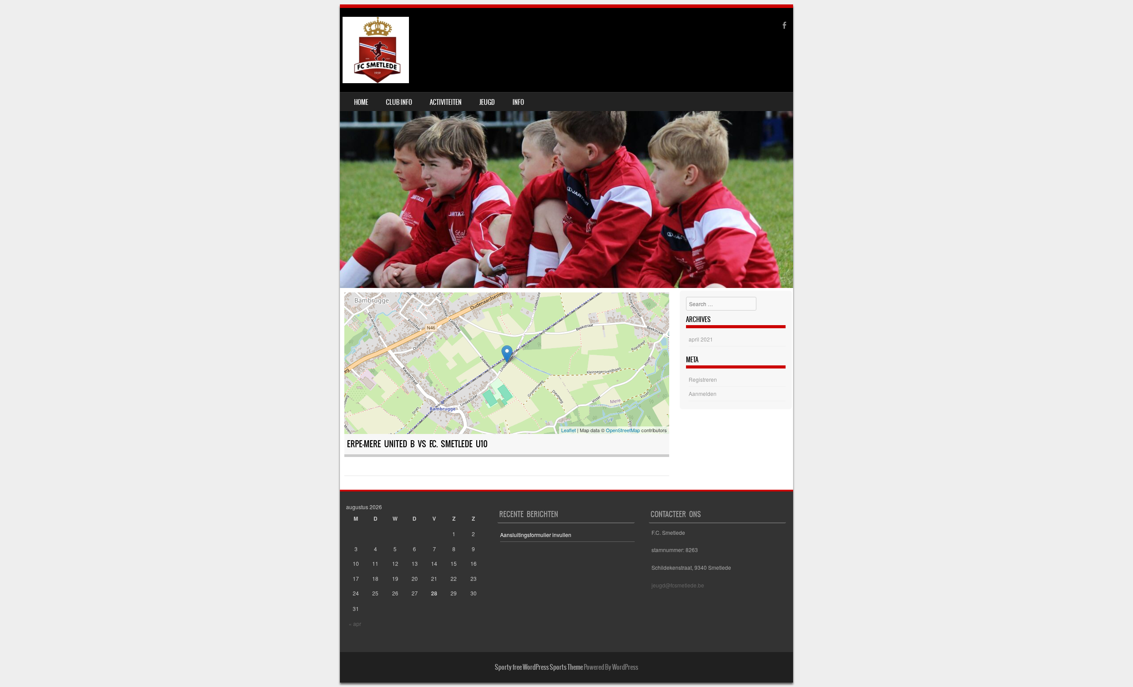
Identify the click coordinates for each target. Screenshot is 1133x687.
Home (361, 102)
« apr (355, 623)
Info (518, 102)
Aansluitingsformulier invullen (535, 534)
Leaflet (568, 430)
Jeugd (487, 102)
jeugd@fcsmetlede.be (677, 585)
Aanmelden (703, 393)
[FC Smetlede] (376, 50)
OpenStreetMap (623, 430)
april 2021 (701, 339)
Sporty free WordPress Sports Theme (539, 667)
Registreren (703, 379)
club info (399, 102)
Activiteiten (446, 102)
